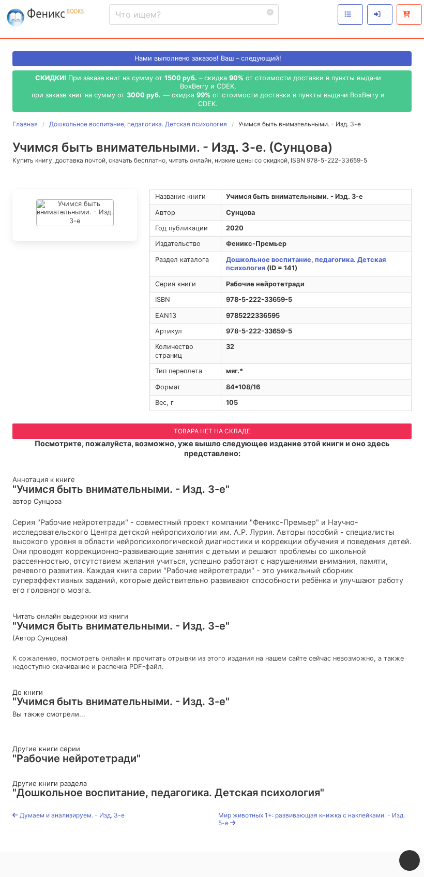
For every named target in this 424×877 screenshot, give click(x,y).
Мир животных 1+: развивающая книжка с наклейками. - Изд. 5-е (311, 819)
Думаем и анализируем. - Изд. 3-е (71, 815)
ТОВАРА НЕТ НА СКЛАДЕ (212, 431)
